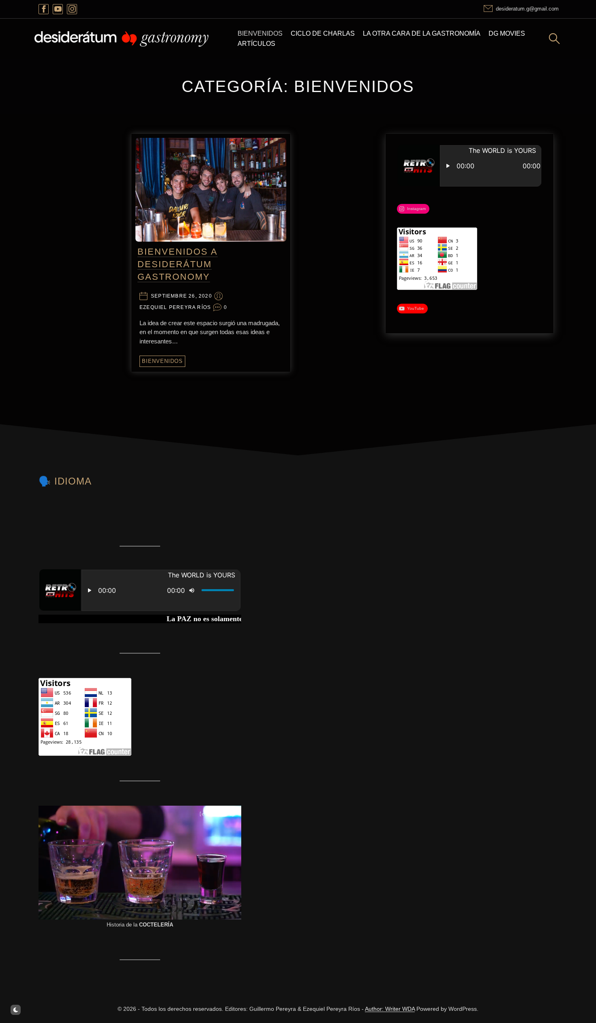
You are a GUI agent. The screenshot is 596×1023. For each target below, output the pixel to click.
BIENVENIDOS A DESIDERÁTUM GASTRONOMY (177, 264)
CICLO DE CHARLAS (323, 33)
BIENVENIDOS (260, 33)
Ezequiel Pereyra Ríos (175, 307)
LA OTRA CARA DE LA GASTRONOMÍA (421, 33)
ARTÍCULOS (256, 43)
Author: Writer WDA (390, 1009)
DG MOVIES (507, 33)
